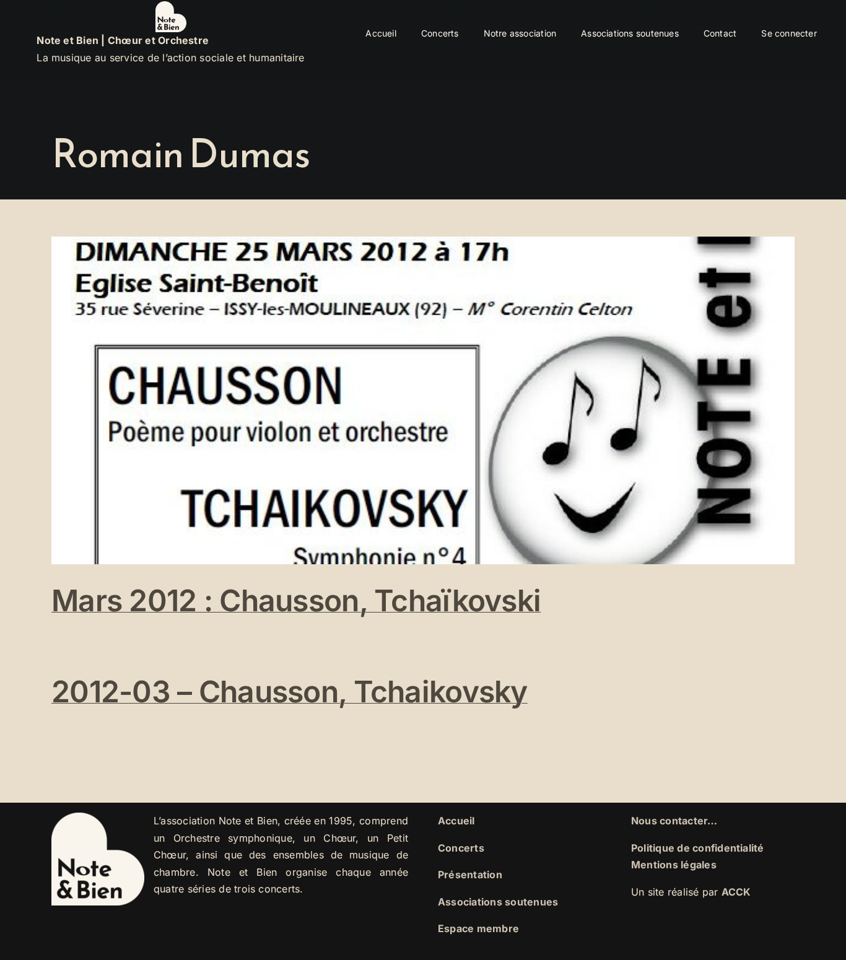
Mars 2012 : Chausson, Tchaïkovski (296, 600)
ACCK (736, 892)
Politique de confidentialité (697, 848)
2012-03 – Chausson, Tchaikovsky (289, 691)
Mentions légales (674, 864)
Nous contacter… (674, 820)
